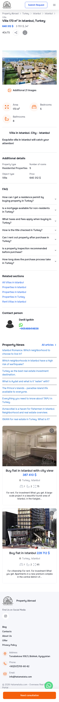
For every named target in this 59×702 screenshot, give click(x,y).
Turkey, (26, 480)
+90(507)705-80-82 (19, 666)
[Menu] (54, 5)
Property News (13, 345)
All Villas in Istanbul (13, 282)
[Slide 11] (22, 92)
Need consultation (29, 695)
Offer (4, 640)
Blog (4, 627)
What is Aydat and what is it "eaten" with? (25, 381)
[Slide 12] (26, 92)
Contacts (6, 631)
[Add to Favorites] (25, 33)
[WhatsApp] (48, 686)
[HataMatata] (7, 600)
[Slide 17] (44, 92)
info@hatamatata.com (20, 676)
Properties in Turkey (13, 296)
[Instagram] (5, 616)
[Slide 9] (15, 92)
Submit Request (36, 5)
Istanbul (35, 480)
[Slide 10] (19, 92)
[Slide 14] (33, 92)
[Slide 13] (29, 92)
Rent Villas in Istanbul (14, 301)
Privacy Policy (9, 645)
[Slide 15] (37, 92)
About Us (7, 636)
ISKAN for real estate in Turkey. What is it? (26, 419)
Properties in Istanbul (14, 287)
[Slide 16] (40, 92)
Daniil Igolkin (26, 319)
